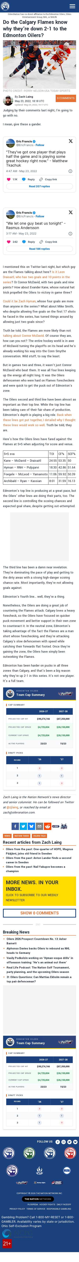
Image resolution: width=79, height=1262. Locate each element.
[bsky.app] (31, 826)
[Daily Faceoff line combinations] (55, 826)
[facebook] (15, 826)
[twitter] (23, 826)
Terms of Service (35, 1209)
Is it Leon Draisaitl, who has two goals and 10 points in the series (36, 277)
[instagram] (63, 1142)
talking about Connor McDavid (23, 336)
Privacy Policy (17, 1209)
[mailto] (39, 826)
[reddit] (47, 826)
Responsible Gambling (59, 1209)
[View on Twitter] (71, 143)
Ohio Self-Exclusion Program (21, 1226)
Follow (40, 145)
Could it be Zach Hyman (19, 301)
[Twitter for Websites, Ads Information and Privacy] (70, 171)
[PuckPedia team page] (63, 826)
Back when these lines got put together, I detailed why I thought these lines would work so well (39, 420)
